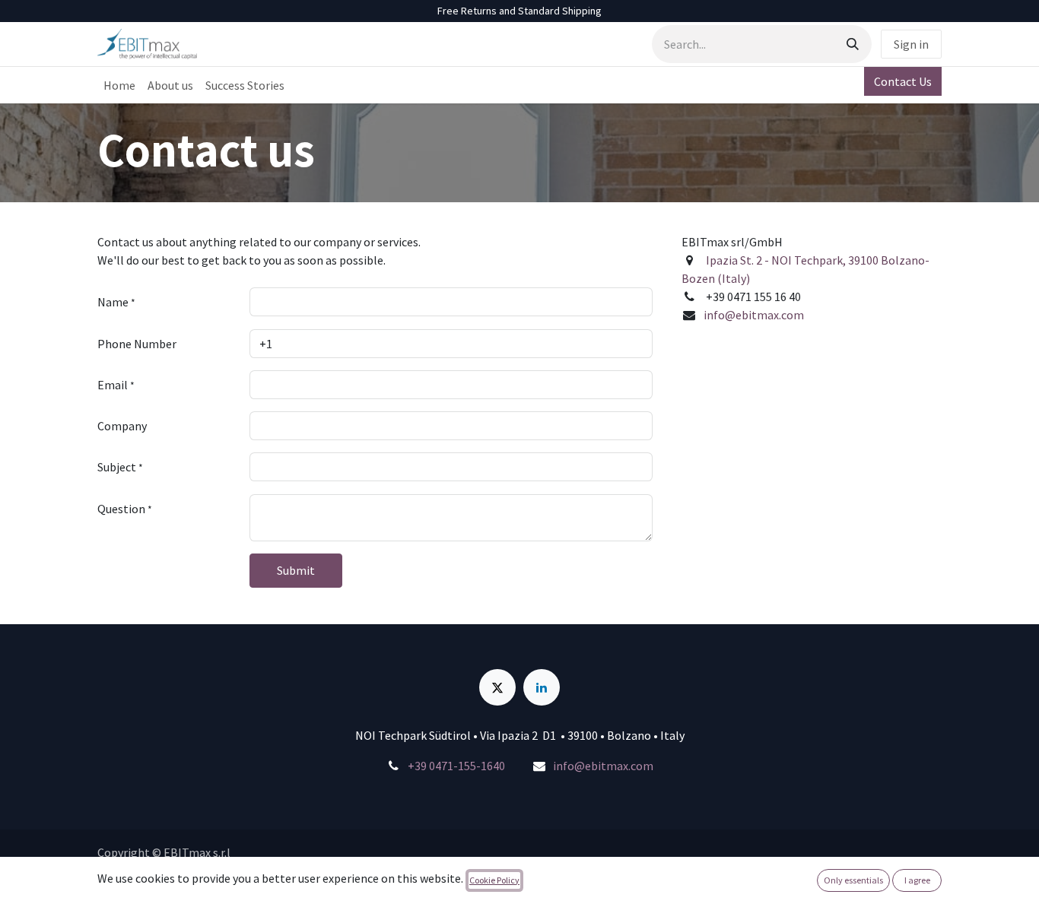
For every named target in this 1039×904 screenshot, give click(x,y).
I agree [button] (917, 880)
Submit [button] (296, 570)
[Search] (853, 44)
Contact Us (903, 81)
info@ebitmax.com (754, 314)
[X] (497, 687)
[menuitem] (119, 85)
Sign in (911, 44)
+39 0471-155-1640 (456, 765)
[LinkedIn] (541, 687)
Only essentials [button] (853, 880)
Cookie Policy (494, 880)
